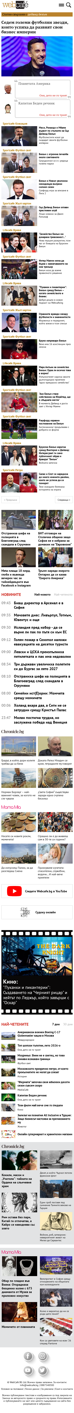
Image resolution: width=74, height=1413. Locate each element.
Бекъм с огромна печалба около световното (53, 156)
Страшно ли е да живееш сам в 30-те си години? (53, 838)
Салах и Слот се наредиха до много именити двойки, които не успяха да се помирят (54, 478)
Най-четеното (63, 594)
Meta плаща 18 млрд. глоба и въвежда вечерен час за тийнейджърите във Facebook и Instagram (16, 578)
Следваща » (64, 499)
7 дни (56, 1024)
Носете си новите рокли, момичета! (16, 838)
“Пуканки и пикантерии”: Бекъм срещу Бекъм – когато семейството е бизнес (53, 292)
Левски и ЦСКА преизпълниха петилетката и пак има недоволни (42, 654)
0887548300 (47, 1385)
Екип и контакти (64, 1388)
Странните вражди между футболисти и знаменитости (54, 315)
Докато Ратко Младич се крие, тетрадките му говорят (55, 762)
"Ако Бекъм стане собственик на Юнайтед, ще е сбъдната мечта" (55, 397)
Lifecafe (8, 230)
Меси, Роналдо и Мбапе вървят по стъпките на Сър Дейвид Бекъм (54, 130)
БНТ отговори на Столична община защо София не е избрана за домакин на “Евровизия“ (55, 538)
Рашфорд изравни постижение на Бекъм (51, 422)
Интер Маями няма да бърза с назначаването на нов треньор (53, 263)
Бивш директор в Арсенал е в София (38, 605)
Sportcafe (9, 123)
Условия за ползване (12, 1388)
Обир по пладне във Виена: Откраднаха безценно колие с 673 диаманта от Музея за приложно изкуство (17, 1288)
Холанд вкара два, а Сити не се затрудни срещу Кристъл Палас (40, 707)
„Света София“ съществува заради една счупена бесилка (53, 795)
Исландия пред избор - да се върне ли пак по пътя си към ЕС (40, 629)
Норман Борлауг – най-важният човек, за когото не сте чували (18, 795)
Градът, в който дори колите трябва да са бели (18, 762)
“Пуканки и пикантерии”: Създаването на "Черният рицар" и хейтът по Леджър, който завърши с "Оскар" (36, 995)
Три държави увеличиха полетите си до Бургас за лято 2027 (42, 666)
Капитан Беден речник (36, 103)
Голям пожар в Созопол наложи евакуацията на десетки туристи (41, 642)
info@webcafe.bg (29, 1385)
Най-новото (42, 594)
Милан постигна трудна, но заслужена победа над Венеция (40, 720)
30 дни (68, 1024)
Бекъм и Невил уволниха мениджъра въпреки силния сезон (53, 184)
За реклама (47, 1388)
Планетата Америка (34, 83)
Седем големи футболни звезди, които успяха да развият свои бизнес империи (34, 27)
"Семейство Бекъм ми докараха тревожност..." (52, 235)
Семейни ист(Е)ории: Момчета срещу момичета (39, 695)
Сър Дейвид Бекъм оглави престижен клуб (53, 209)
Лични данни (32, 1388)
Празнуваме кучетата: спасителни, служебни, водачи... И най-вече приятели (51, 872)
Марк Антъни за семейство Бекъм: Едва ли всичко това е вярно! (55, 370)
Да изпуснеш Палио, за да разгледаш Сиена (17, 869)
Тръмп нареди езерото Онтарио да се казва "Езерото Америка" (54, 574)
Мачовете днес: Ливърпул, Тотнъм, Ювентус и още (43, 617)
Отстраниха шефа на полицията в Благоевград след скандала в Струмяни (15, 538)
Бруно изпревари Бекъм (52, 340)
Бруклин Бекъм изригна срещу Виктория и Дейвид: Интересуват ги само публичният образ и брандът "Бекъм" (54, 453)
